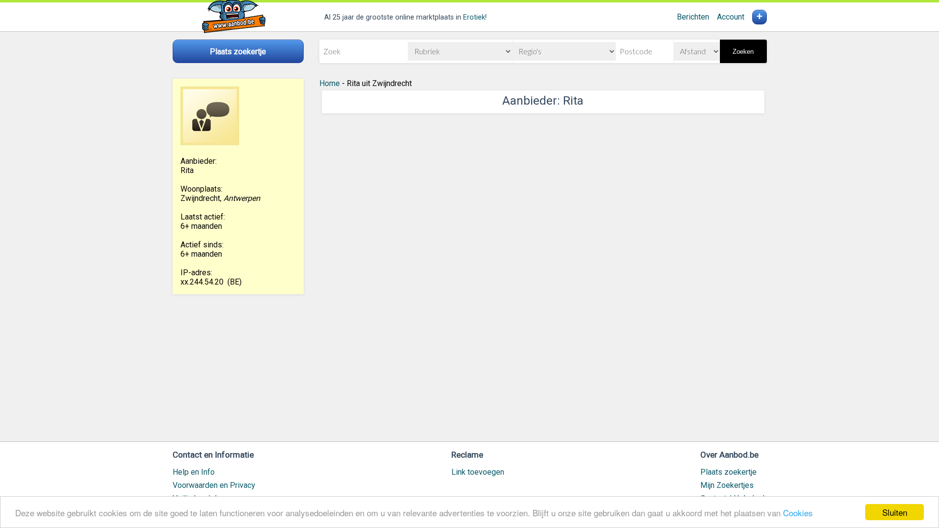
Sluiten (894, 512)
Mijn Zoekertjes (727, 485)
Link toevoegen (477, 472)
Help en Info (194, 472)
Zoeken (743, 51)
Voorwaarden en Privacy (214, 485)
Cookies (798, 512)
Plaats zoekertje (728, 472)
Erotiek (474, 17)
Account (730, 17)
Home (329, 83)
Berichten (693, 17)
